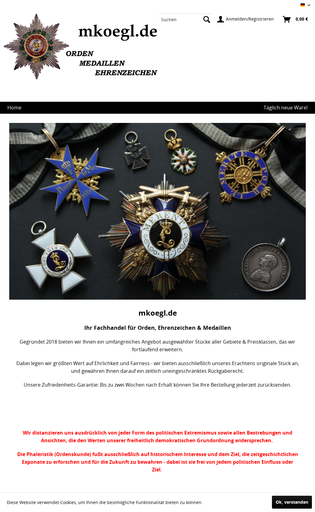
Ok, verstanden (292, 502)
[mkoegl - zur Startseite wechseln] (83, 57)
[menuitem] (185, 19)
